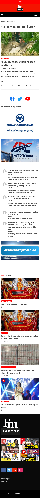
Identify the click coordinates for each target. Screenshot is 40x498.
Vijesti (7, 58)
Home (3, 21)
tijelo (16, 85)
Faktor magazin (5, 479)
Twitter (9, 470)
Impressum (4, 481)
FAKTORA (19, 107)
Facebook (3, 470)
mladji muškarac (6, 85)
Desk (3, 58)
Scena (7, 401)
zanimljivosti (8, 301)
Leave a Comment (27, 85)
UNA (19, 85)
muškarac (13, 85)
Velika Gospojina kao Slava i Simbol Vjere (14, 304)
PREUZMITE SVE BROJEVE (20, 463)
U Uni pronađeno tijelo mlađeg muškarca (18, 63)
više (2, 81)
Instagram (20, 470)
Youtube (14, 470)
